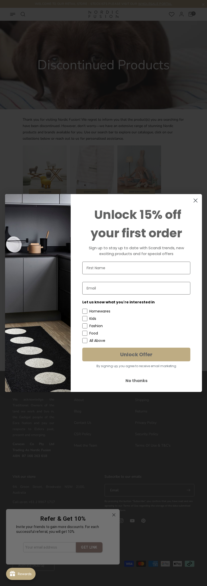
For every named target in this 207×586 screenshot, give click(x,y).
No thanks (136, 381)
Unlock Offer (136, 354)
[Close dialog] (195, 200)
